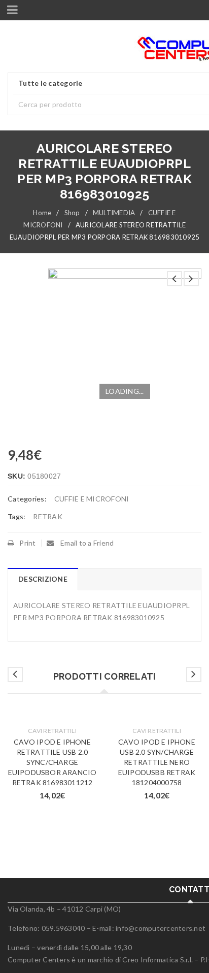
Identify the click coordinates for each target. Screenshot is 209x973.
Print (27, 543)
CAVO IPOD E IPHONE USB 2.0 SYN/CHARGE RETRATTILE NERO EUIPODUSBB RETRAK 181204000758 (156, 762)
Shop (72, 213)
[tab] (43, 579)
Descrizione (42, 579)
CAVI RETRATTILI (52, 730)
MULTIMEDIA (114, 213)
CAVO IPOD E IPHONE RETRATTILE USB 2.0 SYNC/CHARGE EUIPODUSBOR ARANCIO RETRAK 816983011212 (52, 762)
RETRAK (47, 516)
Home (42, 213)
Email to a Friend (86, 543)
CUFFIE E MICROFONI (91, 498)
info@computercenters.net (160, 928)
